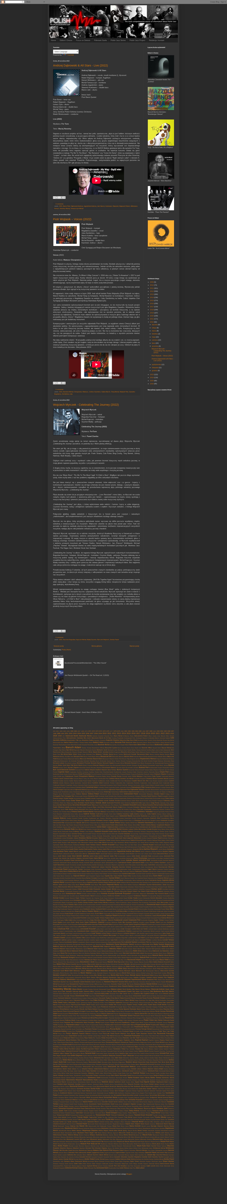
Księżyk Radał (70, 915)
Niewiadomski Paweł (76, 984)
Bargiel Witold (124, 744)
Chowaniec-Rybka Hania (102, 776)
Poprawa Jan (62, 1024)
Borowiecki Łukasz (70, 763)
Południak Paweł (58, 1022)
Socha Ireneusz (169, 1069)
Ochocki (95, 989)
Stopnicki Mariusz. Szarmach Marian (92, 1084)
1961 (57, 731)
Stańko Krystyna (134, 1077)
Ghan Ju (131, 820)
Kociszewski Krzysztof (71, 891)
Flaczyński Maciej (115, 809)
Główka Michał (132, 825)
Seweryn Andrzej (78, 1058)
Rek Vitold (136, 1038)
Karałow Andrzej (137, 876)
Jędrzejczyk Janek (99, 862)
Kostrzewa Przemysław (149, 902)
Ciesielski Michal (151, 778)
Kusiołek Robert (155, 922)
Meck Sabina (153, 962)
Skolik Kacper (71, 1062)
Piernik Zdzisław (160, 1011)
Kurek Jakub (75, 922)
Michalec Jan (128, 964)
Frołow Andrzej (169, 811)
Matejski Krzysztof (102, 957)
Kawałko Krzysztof (85, 880)
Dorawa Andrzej (122, 796)
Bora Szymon (116, 761)
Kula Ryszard (127, 918)
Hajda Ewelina (147, 840)
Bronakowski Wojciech (120, 765)
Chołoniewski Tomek (71, 776)
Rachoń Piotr (152, 1033)
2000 (62, 733)
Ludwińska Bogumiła (121, 937)
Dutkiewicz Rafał (58, 803)
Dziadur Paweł (118, 805)
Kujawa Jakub (109, 918)
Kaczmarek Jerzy (89, 869)
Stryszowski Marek (103, 1086)
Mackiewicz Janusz (127, 944)
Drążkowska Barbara (125, 798)
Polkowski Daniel (168, 1020)
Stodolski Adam (62, 1084)
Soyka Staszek (150, 1073)
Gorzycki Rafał (69, 829)
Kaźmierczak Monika (142, 880)
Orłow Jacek (158, 993)
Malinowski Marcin (65, 951)
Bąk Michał (69, 750)
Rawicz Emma (79, 1038)
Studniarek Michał (139, 1086)
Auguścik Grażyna (112, 740)
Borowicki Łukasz (59, 763)
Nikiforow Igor (98, 984)
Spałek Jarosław (160, 1073)
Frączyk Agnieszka (159, 811)
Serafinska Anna (158, 1055)
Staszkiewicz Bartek (126, 1080)
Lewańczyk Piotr (137, 931)
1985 (140, 731)
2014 (152, 297)
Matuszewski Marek (63, 959)
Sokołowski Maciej (164, 1071)
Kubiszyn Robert (111, 915)
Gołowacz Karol (123, 827)
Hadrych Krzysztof (136, 840)
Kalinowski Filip (117, 871)
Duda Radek (57, 800)
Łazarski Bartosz (105, 940)
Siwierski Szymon (133, 1060)
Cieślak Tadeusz (92, 781)
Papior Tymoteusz (81, 1002)
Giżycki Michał (105, 822)
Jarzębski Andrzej (168, 858)
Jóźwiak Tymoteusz (98, 865)
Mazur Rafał (164, 960)
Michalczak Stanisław (117, 964)
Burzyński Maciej (134, 770)
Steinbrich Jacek (119, 1082)
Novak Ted (125, 984)
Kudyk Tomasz (100, 918)
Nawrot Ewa (161, 979)
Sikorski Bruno (95, 1060)
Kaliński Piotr (152, 871)
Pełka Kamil (96, 1007)
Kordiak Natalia (133, 898)
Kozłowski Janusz (89, 909)
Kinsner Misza (67, 884)
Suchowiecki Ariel (133, 1088)
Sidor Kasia (118, 1058)
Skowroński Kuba (143, 1062)
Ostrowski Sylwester (64, 998)
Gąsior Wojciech (78, 820)
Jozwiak (79, 865)
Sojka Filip (66, 1071)
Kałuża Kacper (81, 873)
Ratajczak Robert (69, 1038)
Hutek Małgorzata (91, 847)
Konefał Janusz (75, 896)
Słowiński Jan (170, 1064)
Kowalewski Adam (153, 904)
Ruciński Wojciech (111, 1044)
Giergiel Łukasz (155, 820)
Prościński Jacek (70, 1029)
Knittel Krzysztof (83, 889)
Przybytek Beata (127, 1031)
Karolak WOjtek (114, 878)
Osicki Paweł (100, 996)
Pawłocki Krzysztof (63, 1007)
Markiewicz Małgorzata (77, 955)
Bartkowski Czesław (162, 745)
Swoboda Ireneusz (96, 1090)
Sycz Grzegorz (120, 1090)
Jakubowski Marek (94, 853)
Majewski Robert (124, 206)
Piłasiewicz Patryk (168, 1013)
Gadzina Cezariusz (123, 814)
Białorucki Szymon (145, 752)
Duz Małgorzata (68, 803)
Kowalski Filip (109, 907)
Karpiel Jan (133, 878)
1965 (71, 731)
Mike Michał (157, 966)
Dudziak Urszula (114, 800)
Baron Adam (133, 744)
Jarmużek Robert (88, 858)
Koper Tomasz (80, 898)
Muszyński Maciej (80, 977)
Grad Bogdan (89, 831)
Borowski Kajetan (108, 763)
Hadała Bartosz (125, 840)
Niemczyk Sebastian (139, 982)
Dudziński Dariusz (125, 800)
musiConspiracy (69, 977)
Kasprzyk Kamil (63, 880)
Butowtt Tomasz (144, 770)
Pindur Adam (57, 1015)
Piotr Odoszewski (82, 1015)
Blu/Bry (145, 756)
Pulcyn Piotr (61, 1033)
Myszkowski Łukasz (127, 977)
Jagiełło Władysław (102, 851)
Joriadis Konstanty (70, 865)
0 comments (59, 204)
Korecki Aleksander (144, 898)
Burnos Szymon (122, 770)
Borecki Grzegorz (126, 761)
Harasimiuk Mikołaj (122, 842)
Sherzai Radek (88, 1058)
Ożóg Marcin (115, 998)
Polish (146, 1020)
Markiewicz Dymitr (64, 955)
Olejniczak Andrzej (157, 989)
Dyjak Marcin (146, 803)
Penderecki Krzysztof (108, 1007)
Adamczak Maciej (85, 736)
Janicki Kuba (93, 856)
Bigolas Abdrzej (164, 754)
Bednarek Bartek (91, 750)
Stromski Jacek (164, 1084)
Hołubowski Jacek (159, 844)
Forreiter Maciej (66, 811)
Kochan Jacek (156, 889)
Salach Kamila (133, 1051)
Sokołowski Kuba (153, 1071)
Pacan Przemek (147, 998)
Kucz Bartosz (60, 918)
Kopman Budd (99, 898)
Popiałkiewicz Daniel (128, 1022)
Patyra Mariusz (66, 1004)
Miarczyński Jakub (93, 964)
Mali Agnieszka (156, 948)
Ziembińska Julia (67, 394)
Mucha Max (115, 975)
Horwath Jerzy (72, 847)
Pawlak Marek (104, 1004)
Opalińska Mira (138, 993)
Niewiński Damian (88, 984)
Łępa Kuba (114, 940)
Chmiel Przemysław (84, 774)
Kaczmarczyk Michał (151, 867)
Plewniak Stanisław (114, 1018)
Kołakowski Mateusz (156, 891)
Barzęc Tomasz (86, 747)
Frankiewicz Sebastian (144, 812)
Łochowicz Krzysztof (124, 940)
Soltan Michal (61, 1073)
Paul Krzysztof (76, 1004)
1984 (136, 731)
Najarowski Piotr (81, 979)
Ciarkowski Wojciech (168, 776)
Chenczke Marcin (154, 772)
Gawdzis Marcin (168, 816)
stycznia (155, 325)
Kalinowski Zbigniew (129, 871)
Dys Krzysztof (81, 805)
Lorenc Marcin (129, 935)
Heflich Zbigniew (164, 842)
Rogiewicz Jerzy (129, 1040)
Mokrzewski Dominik (167, 970)
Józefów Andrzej (87, 865)
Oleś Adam (136, 991)
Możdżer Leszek (59, 975)
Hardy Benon (145, 842)
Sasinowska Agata (101, 1053)
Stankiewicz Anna (81, 1077)
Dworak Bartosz (90, 803)
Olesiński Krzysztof (100, 991)
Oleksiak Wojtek (78, 991)
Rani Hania (152, 1035)
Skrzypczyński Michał (79, 1064)
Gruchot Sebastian (124, 833)
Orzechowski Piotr (81, 996)
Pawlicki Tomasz (132, 1004)
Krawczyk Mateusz (81, 911)
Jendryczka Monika (77, 862)
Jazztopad (56, 862)
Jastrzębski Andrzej (156, 860)
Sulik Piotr (161, 1088)
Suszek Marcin (67, 1090)
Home (53, 40)
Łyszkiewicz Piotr (143, 942)
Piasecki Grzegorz (80, 1011)
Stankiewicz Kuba (93, 1077)
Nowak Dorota (162, 984)
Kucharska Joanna (151, 915)
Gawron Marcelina (105, 818)
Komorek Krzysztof (123, 893)
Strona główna (96, 646)
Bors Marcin (141, 763)
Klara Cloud (123, 884)
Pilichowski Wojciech (157, 1013)
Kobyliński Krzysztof (145, 889)
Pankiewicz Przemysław (167, 1000)
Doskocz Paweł (156, 796)
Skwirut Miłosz (135, 1064)
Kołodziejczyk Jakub (59, 893)
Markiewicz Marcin (89, 955)
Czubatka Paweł (103, 787)
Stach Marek (115, 1075)
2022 (60, 206)
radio (66, 1035)
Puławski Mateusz (85, 1033)
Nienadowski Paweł (63, 984)
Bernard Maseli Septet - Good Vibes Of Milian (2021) (83, 712)
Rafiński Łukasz (92, 1035)
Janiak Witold (71, 856)
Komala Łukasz (86, 893)
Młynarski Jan (140, 970)
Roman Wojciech (74, 1042)
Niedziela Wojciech (111, 982)
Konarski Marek (163, 893)
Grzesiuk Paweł (129, 836)
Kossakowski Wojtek (59, 902)
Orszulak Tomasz (69, 996)
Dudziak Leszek (103, 800)
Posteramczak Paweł (78, 1027)
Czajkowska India (145, 783)
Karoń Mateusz (125, 878)
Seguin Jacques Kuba (63, 1055)
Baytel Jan (138, 747)
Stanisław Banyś (169, 1075)
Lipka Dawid (166, 933)
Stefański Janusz (108, 1082)
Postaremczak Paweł (65, 1027)
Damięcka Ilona (150, 787)
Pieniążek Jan (129, 1011)
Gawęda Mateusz (59, 818)
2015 (152, 300)
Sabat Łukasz (158, 1049)
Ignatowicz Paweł (136, 847)
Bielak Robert (72, 754)
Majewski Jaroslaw (132, 946)
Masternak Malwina (81, 957)
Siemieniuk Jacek (168, 1058)
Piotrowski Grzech (126, 1016)
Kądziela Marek (58, 882)
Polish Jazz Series (118, 40)
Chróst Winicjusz (137, 776)
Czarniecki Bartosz (93, 785)
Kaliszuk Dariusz (62, 873)
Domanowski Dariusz (81, 796)
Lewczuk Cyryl (159, 931)
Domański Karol (93, 796)
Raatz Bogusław (141, 1033)
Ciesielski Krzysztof (140, 778)
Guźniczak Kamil (73, 840)
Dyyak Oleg (90, 805)
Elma (102, 807)
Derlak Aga (107, 792)
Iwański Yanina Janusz (95, 849)
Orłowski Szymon (168, 993)
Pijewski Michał (139, 1013)
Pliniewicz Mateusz (126, 1018)
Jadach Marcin (73, 851)
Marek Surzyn (163, 953)
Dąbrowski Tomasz (137, 789)
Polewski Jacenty (138, 1020)
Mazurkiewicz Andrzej (73, 962)
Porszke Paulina (85, 1024)
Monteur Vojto (68, 973)
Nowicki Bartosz (128, 986)
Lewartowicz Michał (148, 931)
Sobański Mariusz (87, 1069)
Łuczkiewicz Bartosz (71, 942)
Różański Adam (76, 1044)
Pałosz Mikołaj (129, 1000)
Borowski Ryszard (131, 763)
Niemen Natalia (160, 982)
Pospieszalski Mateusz (158, 1024)
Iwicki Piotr (106, 849)
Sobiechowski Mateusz (101, 1069)
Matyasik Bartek (102, 959)
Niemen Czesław (151, 982)
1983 (133, 731)
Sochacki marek (58, 1071)
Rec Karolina (97, 1038)
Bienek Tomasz (118, 754)
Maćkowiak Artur (147, 944)
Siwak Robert (123, 1060)
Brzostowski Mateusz (109, 767)
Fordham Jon (57, 811)
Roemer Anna (96, 1040)
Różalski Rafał (66, 1044)
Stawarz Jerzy (136, 1080)
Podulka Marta (92, 1020)
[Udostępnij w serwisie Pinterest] (64, 197)
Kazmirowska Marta (130, 880)
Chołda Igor (60, 776)
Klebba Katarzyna (133, 884)
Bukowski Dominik (68, 770)
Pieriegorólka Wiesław (148, 1011)
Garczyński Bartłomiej (140, 816)
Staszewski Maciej (113, 1080)
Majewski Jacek (121, 946)
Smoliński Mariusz (158, 1066)
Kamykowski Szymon (163, 873)
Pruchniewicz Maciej (103, 1029)
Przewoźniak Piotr (157, 1029)
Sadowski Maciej (84, 1051)
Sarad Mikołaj (80, 1053)
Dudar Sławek (85, 800)
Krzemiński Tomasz (120, 913)
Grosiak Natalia (101, 833)
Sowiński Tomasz (139, 1073)
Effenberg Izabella (64, 807)
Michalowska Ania (138, 964)
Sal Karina (125, 1051)
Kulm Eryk (86, 920)
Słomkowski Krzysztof (147, 1064)
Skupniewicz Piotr (125, 1064)
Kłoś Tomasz (159, 887)
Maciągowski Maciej (79, 944)
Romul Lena (151, 1042)
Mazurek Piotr (62, 962)
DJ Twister (163, 792)
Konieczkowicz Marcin (87, 896)
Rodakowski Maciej (63, 1040)
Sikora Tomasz (85, 1060)
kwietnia (155, 334)
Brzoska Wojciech (96, 767)
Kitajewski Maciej (113, 885)
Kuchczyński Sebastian (165, 915)
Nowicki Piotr (158, 986)
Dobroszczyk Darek (105, 794)
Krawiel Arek (111, 911)
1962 (61, 731)
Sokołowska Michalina (115, 1071)
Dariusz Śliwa (170, 787)
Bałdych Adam (98, 742)
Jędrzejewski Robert (124, 862)
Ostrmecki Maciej (151, 996)
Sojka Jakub (74, 1071)
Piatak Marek (90, 1011)
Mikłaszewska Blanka (167, 966)
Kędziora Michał (82, 882)
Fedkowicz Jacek (156, 807)
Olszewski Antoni (88, 993)
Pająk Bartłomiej (58, 1000)
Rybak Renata (163, 1047)
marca (154, 331)
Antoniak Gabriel (165, 738)
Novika (132, 984)
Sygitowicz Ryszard (143, 1090)
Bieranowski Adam (143, 754)
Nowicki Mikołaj (139, 986)
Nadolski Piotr (162, 977)
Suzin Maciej (86, 1090)
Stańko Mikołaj (144, 1077)
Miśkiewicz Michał (107, 971)
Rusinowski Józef (65, 1047)
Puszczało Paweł (108, 1033)
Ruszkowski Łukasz (86, 1047)
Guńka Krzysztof (147, 838)
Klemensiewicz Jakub (159, 884)
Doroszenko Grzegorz (134, 796)
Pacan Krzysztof (136, 998)
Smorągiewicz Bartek (60, 1069)
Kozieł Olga (56, 909)
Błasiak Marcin (162, 756)
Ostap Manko (128, 996)
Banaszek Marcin (142, 742)
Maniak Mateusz (73, 953)
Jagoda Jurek (112, 851)
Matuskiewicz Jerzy (155, 957)
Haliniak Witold (93, 842)
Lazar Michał (127, 926)
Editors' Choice (66, 40)
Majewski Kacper (156, 946)
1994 (161, 731)
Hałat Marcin (102, 842)
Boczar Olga (126, 758)
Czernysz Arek (80, 787)
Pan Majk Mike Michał (152, 1000)
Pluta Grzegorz (137, 1018)
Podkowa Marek (70, 1020)
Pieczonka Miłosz (110, 1011)
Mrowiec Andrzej (89, 975)
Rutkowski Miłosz (133, 1047)
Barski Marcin (150, 744)
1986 (143, 731)
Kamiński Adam (117, 873)
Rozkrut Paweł (57, 1044)
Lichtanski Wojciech (117, 933)
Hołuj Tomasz (170, 844)
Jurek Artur (151, 865)
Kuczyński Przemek (79, 918)
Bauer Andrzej (122, 747)
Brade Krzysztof (88, 765)
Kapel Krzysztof (90, 876)
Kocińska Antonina (168, 889)
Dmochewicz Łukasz (69, 794)
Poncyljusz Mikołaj (94, 1022)
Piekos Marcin (120, 1011)
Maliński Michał (87, 951)
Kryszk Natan (90, 913)
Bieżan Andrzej (154, 754)
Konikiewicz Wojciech (141, 896)
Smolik (139, 1066)
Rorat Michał (159, 1042)
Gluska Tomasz (169, 822)
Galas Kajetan (151, 814)
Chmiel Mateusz (73, 774)
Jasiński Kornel (111, 860)
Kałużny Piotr (98, 873)
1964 (68, 731)
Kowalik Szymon (67, 907)
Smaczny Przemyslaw (75, 1066)
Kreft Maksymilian (121, 911)
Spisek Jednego (58, 1075)
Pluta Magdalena (147, 1018)
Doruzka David (146, 796)
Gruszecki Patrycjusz (145, 833)
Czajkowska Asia (120, 783)
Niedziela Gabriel (79, 982)
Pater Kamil (166, 1002)
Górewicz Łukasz (127, 829)
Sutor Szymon (77, 1090)
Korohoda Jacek (68, 900)
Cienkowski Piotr (103, 778)
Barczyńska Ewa (115, 744)
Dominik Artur (113, 796)
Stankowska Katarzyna (108, 1077)
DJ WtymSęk (170, 792)
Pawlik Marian (152, 1004)
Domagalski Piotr (58, 796)
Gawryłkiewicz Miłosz (167, 818)
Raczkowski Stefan (59, 1035)
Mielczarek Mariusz (105, 966)
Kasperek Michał (162, 878)
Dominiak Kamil (103, 796)
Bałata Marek (88, 742)
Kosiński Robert (128, 900)
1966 (75, 731)
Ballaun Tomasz (79, 742)
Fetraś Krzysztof (79, 809)
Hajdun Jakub (165, 840)
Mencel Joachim (71, 964)
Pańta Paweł (57, 1002)
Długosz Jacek (57, 794)
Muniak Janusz (135, 975)
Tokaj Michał (115, 392)
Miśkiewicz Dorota (79, 970)
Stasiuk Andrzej (103, 1080)
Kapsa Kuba (127, 876)
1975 (104, 731)
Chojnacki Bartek (125, 774)
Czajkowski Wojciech (59, 785)
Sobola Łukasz (126, 1069)
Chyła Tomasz (156, 776)
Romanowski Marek (99, 1042)
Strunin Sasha (64, 1086)
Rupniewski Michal (150, 1044)
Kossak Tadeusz (157, 900)
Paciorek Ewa (170, 998)
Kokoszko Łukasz (92, 891)
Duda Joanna (169, 798)
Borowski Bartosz (96, 763)
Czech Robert (117, 785)
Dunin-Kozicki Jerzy (146, 800)
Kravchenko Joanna (59, 911)
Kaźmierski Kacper (155, 880)
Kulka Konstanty (78, 920)
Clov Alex (146, 781)
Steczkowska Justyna (167, 1080)
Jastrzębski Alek (144, 860)
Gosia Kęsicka (87, 829)
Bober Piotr (118, 758)
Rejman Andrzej (117, 1038)
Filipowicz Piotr (98, 809)
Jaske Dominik (120, 860)
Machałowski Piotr (161, 942)
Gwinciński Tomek (104, 840)
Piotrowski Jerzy (138, 1015)
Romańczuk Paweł (127, 1042)
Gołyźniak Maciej (134, 827)
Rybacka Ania (153, 1047)
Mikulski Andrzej (70, 968)
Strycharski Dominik (76, 1086)
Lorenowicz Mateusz (140, 935)
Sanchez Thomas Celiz (167, 1051)
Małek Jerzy (137, 951)
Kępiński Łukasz (92, 882)
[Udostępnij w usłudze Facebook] (61, 197)
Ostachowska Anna (110, 996)
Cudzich (165, 781)
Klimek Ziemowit (83, 887)
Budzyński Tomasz (168, 767)
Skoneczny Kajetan (82, 1062)
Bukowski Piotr (79, 770)
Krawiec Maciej (93, 911)
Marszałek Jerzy (136, 955)
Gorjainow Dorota (58, 829)
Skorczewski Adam (95, 1062)
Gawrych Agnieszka (143, 818)
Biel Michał (64, 754)
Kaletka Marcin (86, 871)
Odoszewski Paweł (104, 989)
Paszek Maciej (138, 1002)
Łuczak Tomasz (168, 940)
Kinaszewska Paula (158, 882)
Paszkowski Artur (148, 1002)
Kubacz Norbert (80, 915)
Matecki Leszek (92, 957)
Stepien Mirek (130, 1082)
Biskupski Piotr (78, 756)
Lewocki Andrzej (77, 933)
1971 (89, 731)
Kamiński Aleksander (128, 873)
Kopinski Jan (90, 898)
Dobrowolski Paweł (131, 794)
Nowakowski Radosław (89, 986)
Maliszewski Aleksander (109, 951)
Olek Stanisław (67, 991)
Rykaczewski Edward (106, 1049)
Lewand (61, 931)
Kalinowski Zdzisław (141, 871)
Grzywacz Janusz (73, 838)
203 (63, 736)
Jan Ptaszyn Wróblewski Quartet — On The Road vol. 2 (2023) (87, 675)
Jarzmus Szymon (90, 860)
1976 (107, 731)
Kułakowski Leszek (121, 920)
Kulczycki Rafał (145, 918)
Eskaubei (136, 807)
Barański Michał (68, 392)
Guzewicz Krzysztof (62, 840)
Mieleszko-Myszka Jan (119, 966)
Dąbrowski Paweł (114, 789)
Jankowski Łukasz (157, 856)
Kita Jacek (102, 884)
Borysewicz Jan (149, 763)
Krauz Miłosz (170, 909)
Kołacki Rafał (145, 891)
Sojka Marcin (82, 1071)
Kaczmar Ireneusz (125, 867)
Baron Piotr (66, 206)
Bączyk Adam (157, 747)
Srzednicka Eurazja (104, 1075)
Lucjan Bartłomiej (101, 937)
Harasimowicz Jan (134, 842)
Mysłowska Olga (114, 977)
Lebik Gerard (136, 926)
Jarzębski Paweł (69, 860)
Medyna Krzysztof (164, 962)
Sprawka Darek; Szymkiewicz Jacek (74, 1075)
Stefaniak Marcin (72, 1082)
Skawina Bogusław (153, 1060)
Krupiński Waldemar (80, 913)
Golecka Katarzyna (90, 827)
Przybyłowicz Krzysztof (83, 1031)
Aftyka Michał (117, 736)
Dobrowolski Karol (117, 794)
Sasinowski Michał (113, 1053)
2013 (152, 294)
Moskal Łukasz (145, 973)
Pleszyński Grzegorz (101, 1018)
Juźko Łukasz (57, 867)
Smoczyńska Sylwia (101, 1066)
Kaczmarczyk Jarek (138, 867)
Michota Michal (169, 964)
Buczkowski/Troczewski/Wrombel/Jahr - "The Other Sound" (85, 663)
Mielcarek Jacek (80, 966)
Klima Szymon (62, 887)
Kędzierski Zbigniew (71, 882)
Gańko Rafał (105, 816)
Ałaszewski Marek (97, 738)
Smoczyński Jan (114, 1066)
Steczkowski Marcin (59, 1082)
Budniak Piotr (144, 767)
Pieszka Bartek (73, 1013)
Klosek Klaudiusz (102, 887)
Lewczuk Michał (169, 931)
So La (79, 1069)
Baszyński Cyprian (111, 747)
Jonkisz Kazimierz (95, 392)
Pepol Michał (132, 1007)
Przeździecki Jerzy (168, 1029)
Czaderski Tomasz (108, 783)
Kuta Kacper (63, 924)
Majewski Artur (98, 946)
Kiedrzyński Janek (114, 882)
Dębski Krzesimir (134, 792)
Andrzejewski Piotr (129, 738)
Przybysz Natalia (105, 1031)
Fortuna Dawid (76, 812)
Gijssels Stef (80, 822)
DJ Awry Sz (143, 792)
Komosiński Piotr (152, 893)
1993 (158, 731)
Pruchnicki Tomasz (91, 1029)
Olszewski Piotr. (114, 993)
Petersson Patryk (103, 1009)
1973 (97, 731)
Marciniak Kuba (128, 953)
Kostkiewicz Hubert (114, 902)
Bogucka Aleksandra (162, 758)
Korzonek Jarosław (117, 900)
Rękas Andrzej (155, 1038)
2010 (152, 285)
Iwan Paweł (56, 849)
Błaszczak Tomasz (62, 758)
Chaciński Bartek (108, 772)
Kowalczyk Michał (119, 904)
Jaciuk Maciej (162, 849)
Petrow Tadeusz (113, 1009)
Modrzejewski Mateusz (153, 970)
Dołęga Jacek (169, 794)
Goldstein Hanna (62, 827)
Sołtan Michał (103, 1073)
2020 (152, 316)
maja (154, 337)
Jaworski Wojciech (168, 860)
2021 (152, 319)
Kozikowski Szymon (67, 909)
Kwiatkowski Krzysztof (154, 924)
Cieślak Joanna (63, 781)
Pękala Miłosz (145, 1009)
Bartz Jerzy (61, 747)
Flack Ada (107, 809)
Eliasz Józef (97, 807)
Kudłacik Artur (91, 918)
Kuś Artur (163, 922)
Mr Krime (68, 975)
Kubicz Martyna (100, 915)
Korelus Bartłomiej (168, 898)
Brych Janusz (164, 765)
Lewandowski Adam (83, 931)
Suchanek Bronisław (83, 1088)
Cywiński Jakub (97, 783)
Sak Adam (103, 1051)
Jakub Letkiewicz (146, 851)
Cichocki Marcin (78, 778)
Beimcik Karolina (146, 750)
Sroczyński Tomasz (92, 1075)
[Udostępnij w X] (59, 197)
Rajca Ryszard (102, 1035)
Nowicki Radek (168, 986)
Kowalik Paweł (57, 907)
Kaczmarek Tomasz (101, 869)
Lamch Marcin (82, 926)
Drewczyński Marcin (138, 798)
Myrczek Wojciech (103, 639)
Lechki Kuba (144, 926)
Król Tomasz (144, 911)
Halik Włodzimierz (83, 842)
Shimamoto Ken (99, 1058)
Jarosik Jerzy (115, 858)
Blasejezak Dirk (106, 756)
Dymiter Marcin (62, 805)
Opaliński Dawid (149, 993)
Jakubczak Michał (156, 851)
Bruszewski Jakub (153, 765)
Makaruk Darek (92, 948)
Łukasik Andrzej (95, 942)
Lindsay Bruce (157, 933)
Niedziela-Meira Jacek (125, 982)
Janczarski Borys (162, 853)
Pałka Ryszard (119, 1000)
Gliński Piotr (133, 822)
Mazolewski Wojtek (134, 960)
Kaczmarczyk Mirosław (166, 867)
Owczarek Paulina (104, 998)
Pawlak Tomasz (122, 1004)
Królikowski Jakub (162, 911)
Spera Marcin (170, 1073)
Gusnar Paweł (157, 838)
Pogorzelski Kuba (103, 1020)
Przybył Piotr (71, 1031)
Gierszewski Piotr (58, 822)
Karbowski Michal (147, 876)
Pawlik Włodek (162, 1004)
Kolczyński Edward (126, 891)
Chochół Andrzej (106, 774)
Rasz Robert (170, 1035)
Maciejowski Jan (90, 944)
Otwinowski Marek (92, 998)
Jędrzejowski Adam (138, 862)
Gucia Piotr (106, 838)
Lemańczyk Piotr (63, 929)
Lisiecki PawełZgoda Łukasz (75, 935)
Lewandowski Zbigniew (124, 931)
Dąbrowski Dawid (92, 789)
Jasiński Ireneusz (101, 860)
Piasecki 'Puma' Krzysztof (65, 1011)
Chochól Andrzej (96, 774)
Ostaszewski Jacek (139, 996)
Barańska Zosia (92, 744)
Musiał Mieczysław (58, 977)
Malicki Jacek (165, 948)
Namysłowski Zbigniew (122, 979)
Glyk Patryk (69, 825)
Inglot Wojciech (164, 847)
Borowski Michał (119, 763)
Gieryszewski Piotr (70, 822)
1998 (54, 733)
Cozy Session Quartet (156, 781)
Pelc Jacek (74, 1007)
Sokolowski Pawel (102, 1071)
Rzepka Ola (139, 1049)
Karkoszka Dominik (59, 878)
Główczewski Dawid (107, 825)
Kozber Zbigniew (158, 907)
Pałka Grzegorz (99, 1000)
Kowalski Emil (100, 907)
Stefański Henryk (96, 1082)
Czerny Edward (70, 787)
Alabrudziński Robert (141, 736)
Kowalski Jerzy (128, 907)
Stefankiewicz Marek (84, 1082)
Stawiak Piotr (145, 1080)
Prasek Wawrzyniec (116, 1027)
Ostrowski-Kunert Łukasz (79, 998)
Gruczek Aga (135, 833)
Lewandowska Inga (70, 931)
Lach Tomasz (65, 926)
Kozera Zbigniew (168, 907)
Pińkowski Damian (67, 1015)
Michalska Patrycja (149, 964)
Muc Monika (98, 975)
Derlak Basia (115, 792)
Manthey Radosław (90, 953)
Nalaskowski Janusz (93, 979)
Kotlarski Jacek (81, 904)
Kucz (54, 918)
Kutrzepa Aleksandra (85, 924)
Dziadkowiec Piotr (108, 805)
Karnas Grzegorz (91, 878)
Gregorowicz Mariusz (152, 831)
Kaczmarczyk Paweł (60, 869)
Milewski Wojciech (112, 968)
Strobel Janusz (154, 1084)
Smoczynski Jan (88, 1066)
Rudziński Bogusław (132, 1044)
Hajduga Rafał (156, 840)
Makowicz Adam (115, 949)
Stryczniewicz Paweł (90, 1086)
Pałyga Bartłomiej (139, 1000)
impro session (154, 847)
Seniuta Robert (139, 1055)
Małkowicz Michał (147, 951)
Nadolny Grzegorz (139, 977)
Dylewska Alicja (164, 803)
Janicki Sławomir (103, 856)
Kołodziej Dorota (169, 891)
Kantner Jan (69, 876)
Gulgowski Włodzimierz (134, 838)
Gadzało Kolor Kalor (109, 814)
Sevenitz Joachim (67, 1058)
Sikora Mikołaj (77, 1060)
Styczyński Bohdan (165, 1086)
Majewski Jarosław (144, 946)
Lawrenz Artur (119, 926)
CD (168, 770)
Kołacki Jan (136, 891)
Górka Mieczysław (140, 829)
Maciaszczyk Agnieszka (65, 944)
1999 (58, 733)
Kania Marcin (60, 876)
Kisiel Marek (94, 884)
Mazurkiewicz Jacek (87, 962)
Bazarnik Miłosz (147, 747)
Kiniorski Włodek (169, 882)
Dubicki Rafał (149, 798)
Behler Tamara (136, 750)
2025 (152, 381)
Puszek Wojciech (120, 1033)
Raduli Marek (73, 1035)
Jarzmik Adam (79, 860)
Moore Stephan (86, 973)
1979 (118, 731)
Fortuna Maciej (88, 812)
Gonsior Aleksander (168, 827)
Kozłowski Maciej (111, 909)
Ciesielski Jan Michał (126, 778)
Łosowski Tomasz (145, 940)
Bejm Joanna (156, 750)
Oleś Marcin (169, 991)
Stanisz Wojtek (70, 1077)
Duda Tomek (75, 800)
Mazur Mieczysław (153, 959)
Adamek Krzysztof (98, 736)
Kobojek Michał (111, 889)
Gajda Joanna (134, 814)
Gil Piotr (87, 822)
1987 (147, 731)
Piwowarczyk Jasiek (75, 1018)
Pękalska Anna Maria (156, 1009)
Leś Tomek (144, 929)
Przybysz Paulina (116, 1031)
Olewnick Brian (57, 993)
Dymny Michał (71, 805)
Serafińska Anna (169, 1055)
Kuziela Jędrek (128, 924)
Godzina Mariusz (150, 825)
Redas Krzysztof (106, 1038)
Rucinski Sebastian (99, 1044)
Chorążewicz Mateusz (81, 392)
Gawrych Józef (155, 818)
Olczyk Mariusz (145, 989)
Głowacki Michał (78, 825)
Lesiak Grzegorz (125, 929)
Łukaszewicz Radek (106, 942)
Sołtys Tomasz (112, 1073)
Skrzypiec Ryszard (114, 1064)
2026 (152, 384)
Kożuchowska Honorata (146, 909)
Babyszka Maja (125, 740)
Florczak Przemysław (144, 809)
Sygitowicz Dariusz (131, 1090)
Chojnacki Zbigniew (160, 774)
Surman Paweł (58, 1090)
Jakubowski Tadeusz (106, 853)
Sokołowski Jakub (128, 1071)
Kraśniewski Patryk (159, 909)
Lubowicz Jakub (70, 937)
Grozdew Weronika (112, 833)
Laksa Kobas (73, 926)
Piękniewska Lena (128, 1013)
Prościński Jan (80, 1029)
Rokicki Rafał (65, 1042)
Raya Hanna (88, 1038)
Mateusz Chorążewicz (132, 957)
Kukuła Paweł (119, 918)
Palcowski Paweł (79, 1000)
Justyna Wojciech (168, 865)
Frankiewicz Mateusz (129, 811)
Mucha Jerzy (106, 975)
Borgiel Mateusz (158, 761)
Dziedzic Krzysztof (129, 805)
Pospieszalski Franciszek (113, 1024)
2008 (96, 733)
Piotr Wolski (91, 1015)
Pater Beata (158, 1002)
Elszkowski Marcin (111, 807)
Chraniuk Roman (116, 776)
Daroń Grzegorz (58, 789)
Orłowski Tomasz (58, 996)
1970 (86, 731)
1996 (168, 731)
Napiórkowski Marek (138, 979)
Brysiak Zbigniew (73, 767)
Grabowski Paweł (67, 831)
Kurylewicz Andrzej (132, 922)
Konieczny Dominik (113, 896)
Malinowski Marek (77, 951)
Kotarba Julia (73, 904)
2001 (66, 733)
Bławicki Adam (97, 758)
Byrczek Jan (163, 770)
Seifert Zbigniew (76, 1055)
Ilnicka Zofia (145, 847)
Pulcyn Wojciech (72, 1033)
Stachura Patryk (148, 1075)
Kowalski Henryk (119, 907)
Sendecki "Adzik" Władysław (125, 1055)
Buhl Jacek (57, 770)
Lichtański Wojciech (129, 933)
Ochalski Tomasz (87, 989)
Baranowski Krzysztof (80, 744)
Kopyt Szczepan (109, 898)
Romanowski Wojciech (113, 1042)
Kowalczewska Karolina (94, 904)
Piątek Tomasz (99, 1011)
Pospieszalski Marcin (128, 1024)
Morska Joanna (136, 973)
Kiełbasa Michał (125, 882)
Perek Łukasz (140, 1007)
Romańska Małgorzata (140, 1042)
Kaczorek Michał (113, 869)
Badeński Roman (162, 740)
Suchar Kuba (95, 1089)
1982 (129, 731)
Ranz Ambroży (160, 1035)
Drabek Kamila (68, 798)
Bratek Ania (109, 765)
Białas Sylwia (135, 752)
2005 (83, 733)
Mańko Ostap (101, 953)
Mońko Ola (76, 973)
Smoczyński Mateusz (128, 1066)
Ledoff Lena (152, 926)
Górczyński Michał (115, 829)
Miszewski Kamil (58, 970)
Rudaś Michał (121, 1044)
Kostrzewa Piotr (137, 902)
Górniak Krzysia (151, 829)
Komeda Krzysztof (107, 893)
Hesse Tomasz (119, 844)
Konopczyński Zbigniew (155, 896)
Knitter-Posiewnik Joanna (97, 889)
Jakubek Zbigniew (168, 851)
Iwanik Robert (73, 849)
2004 (79, 733)
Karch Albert (157, 876)
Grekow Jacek (164, 831)
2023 (152, 374)
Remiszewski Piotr (145, 1038)
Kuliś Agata (60, 920)
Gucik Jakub (114, 838)
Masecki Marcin (158, 955)
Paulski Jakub (85, 1004)
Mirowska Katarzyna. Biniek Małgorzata (152, 968)
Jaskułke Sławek (132, 860)
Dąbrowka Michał (69, 789)
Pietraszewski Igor (84, 1013)
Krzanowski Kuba (109, 913)
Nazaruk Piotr (170, 979)
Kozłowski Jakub (78, 909)
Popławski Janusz (161, 1022)
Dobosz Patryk (93, 794)
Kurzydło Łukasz (144, 922)
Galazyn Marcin (161, 814)
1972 (93, 731)
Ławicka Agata (94, 940)
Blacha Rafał (87, 756)
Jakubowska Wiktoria (81, 853)
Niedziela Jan (100, 982)
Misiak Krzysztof (169, 968)
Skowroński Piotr (155, 1062)
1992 (154, 731)
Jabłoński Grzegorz (126, 849)
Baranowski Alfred (68, 744)
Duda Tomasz (65, 800)
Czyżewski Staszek (125, 787)
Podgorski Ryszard (59, 1020)
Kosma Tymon (138, 900)
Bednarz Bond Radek (124, 750)
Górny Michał (170, 829)
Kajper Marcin (152, 869)
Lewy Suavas (87, 933)
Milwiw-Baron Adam (133, 968)
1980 (122, 731)
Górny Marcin (161, 829)
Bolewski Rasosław (89, 761)
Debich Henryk (159, 789)
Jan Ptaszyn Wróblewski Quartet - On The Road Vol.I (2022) (86, 688)
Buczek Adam (121, 767)
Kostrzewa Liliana (125, 902)
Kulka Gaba (68, 920)
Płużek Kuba (169, 1018)
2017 (152, 307)
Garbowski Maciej (125, 816)
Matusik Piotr (144, 957)
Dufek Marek (135, 800)
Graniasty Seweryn (140, 831)
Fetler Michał (69, 809)
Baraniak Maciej (58, 744)
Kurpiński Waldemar (111, 922)
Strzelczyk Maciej (115, 1086)
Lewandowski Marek (110, 931)
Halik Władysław (72, 842)
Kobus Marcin (121, 889)
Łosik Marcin (135, 940)
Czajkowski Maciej (168, 783)
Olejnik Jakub (169, 989)
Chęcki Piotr (164, 772)
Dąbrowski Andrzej (77, 206)
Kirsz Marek (75, 884)
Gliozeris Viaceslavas (145, 823)
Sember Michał (97, 1055)
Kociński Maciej (58, 891)
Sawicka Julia (123, 1053)
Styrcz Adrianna (71, 1088)
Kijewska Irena (147, 882)
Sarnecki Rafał (90, 1053)
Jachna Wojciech (151, 849)
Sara (74, 1053)
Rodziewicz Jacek (86, 1040)
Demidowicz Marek (78, 792)
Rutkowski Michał (121, 1047)
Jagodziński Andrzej (90, 206)
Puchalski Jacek (138, 1031)
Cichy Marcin (94, 778)
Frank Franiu (119, 811)
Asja (80, 740)
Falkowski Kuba (145, 807)
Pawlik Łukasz (143, 1004)
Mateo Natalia (121, 957)
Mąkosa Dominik (144, 962)
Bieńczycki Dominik (130, 754)
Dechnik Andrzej (169, 789)
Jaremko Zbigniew (76, 858)
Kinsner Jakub (57, 884)
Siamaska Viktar (109, 1058)
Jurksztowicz (159, 865)
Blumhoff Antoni (153, 756)
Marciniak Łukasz (138, 953)
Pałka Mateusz (110, 1000)
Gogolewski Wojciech (164, 825)
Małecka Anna (120, 951)
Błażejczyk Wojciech (108, 758)
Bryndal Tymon (62, 767)
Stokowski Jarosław (74, 1084)
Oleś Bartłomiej (144, 991)
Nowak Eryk (170, 984)
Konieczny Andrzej (101, 896)
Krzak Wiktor (99, 913)
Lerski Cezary (116, 929)
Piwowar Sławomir (63, 1018)
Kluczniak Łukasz (114, 887)
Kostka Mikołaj (103, 902)
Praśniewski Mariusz (141, 1027)
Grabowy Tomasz (79, 831)
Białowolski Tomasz (157, 752)
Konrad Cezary (58, 898)
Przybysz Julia (95, 1031)
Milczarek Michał (80, 968)
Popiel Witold (139, 1022)
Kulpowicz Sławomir (107, 920)
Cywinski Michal (86, 783)
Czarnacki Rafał (82, 785)
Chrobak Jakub (126, 776)
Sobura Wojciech (147, 1069)
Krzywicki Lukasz (159, 913)
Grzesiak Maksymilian (103, 836)
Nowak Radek (67, 986)
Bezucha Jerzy (126, 752)
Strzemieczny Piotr (127, 1086)
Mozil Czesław (162, 973)
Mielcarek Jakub (92, 966)
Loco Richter (120, 935)
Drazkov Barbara (114, 798)
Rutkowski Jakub (98, 1047)
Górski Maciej (57, 831)
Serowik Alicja (57, 1058)
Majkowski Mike (70, 948)
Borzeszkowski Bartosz (162, 763)
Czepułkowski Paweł (59, 787)
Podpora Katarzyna (82, 1020)
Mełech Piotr (61, 964)
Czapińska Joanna (71, 785)
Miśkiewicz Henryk (93, 971)
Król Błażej (131, 911)
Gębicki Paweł (123, 820)
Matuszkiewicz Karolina (77, 959)
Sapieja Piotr (68, 1053)
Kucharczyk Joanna (124, 915)
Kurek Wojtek (84, 922)
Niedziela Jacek (90, 982)
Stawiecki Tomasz (155, 1080)
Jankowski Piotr (169, 856)
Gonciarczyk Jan (145, 827)
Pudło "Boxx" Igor (164, 1031)
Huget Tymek (81, 847)
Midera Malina (57, 966)
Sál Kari (119, 1051)
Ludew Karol (110, 937)
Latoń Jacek (110, 926)
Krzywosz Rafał (169, 913)
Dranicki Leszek (90, 798)
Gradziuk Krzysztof (101, 831)
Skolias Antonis (163, 1060)
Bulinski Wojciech (90, 770)
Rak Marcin (110, 1035)
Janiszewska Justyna (124, 856)
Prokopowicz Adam (167, 1027)
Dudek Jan (94, 800)
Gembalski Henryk (102, 820)
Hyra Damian (100, 847)
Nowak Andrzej (151, 984)
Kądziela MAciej (168, 880)
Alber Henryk (170, 736)
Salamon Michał (143, 1051)
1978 (115, 731)
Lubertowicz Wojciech (167, 935)
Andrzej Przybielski (117, 738)
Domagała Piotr (69, 796)
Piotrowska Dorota (113, 1015)
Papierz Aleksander (69, 1002)
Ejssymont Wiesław (76, 807)
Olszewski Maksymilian (101, 993)
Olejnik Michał (57, 991)
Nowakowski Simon (102, 986)
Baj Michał (171, 740)
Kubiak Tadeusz (90, 915)
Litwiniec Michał (97, 935)
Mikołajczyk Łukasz (59, 968)
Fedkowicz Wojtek (168, 807)
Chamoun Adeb (131, 772)
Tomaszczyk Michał (77, 208)
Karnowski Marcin (103, 878)
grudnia (155, 371)
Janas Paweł (152, 853)
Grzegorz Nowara (91, 836)
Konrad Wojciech (70, 898)
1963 (64, 731)
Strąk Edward (144, 1084)
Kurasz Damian (169, 920)
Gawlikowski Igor (94, 818)
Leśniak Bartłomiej (163, 929)
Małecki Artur (129, 951)
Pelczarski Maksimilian (85, 1007)
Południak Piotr (69, 1022)
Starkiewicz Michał (168, 1077)
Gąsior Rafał (69, 820)
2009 (152, 282)
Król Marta (138, 911)
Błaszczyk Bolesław (86, 758)
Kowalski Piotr (147, 907)
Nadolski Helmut (151, 977)
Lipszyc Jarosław (61, 935)
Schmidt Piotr (164, 1053)
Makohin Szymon (103, 948)
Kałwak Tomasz (107, 873)
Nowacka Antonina (140, 984)
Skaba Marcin (142, 1060)
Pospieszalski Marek (142, 1025)
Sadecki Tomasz (169, 1049)
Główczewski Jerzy (121, 825)
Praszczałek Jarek (128, 1027)
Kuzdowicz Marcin (117, 924)
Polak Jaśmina (127, 1020)
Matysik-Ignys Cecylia (114, 959)
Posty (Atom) (66, 650)
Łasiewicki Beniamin (83, 940)
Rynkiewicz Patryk (119, 1049)
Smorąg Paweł (169, 1066)
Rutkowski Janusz (110, 1047)
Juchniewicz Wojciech (110, 865)
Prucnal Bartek (115, 1029)
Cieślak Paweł (82, 781)
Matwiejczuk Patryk (90, 959)
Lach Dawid (56, 926)
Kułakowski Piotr (135, 920)
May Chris (124, 959)
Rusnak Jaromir (75, 1047)
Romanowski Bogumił (86, 1042)
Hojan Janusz (138, 844)
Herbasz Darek (85, 844)
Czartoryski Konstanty (106, 785)
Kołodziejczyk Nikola (73, 893)
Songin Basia (121, 1073)
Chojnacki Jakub (148, 774)
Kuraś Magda (57, 922)
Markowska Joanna (101, 955)
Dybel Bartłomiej (125, 803)
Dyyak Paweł (99, 805)
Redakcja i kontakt (156, 40)
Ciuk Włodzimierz (126, 781)
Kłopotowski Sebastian (127, 887)
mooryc (94, 973)
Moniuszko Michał (58, 973)
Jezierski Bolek (88, 862)
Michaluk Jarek (160, 964)
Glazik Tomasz (115, 823)
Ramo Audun (145, 1035)
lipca (154, 343)
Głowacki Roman (89, 825)
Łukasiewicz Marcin (84, 942)
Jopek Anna (170, 862)
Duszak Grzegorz (157, 800)
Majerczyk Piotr (87, 946)
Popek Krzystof (105, 1022)
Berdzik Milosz (60, 752)
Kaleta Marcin (106, 392)
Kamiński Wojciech (151, 873)
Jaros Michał (98, 858)
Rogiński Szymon (154, 1040)
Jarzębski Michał (58, 860)
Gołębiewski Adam (112, 827)
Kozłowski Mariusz (122, 909)
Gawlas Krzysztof (72, 818)
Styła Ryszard (61, 1088)
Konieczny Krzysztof (126, 896)
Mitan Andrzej (118, 970)
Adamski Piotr (108, 736)
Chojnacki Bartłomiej (137, 774)
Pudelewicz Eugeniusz (151, 1031)
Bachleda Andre (142, 740)
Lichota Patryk (106, 933)
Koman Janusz (96, 893)
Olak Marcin (136, 989)
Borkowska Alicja (169, 761)
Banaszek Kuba (131, 742)
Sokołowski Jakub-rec (140, 1071)
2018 (152, 310)
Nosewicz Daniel (116, 984)
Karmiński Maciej (81, 878)
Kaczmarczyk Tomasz (75, 869)
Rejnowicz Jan (127, 1038)
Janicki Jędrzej (82, 856)
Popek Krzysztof (115, 1022)
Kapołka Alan (109, 876)
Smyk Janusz (72, 1069)
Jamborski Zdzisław (119, 853)
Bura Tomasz (112, 770)
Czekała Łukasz (159, 785)
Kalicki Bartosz (95, 871)
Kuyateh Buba (107, 924)
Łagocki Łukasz (169, 937)
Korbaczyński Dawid (121, 898)
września (155, 346)
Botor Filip (70, 765)
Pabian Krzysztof (125, 998)
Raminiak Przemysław (132, 1036)
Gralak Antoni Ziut (114, 831)
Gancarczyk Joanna (85, 816)
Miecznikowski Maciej (68, 966)
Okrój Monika (126, 989)
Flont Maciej (133, 809)
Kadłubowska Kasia (125, 869)
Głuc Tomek (141, 825)
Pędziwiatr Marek (135, 1009)
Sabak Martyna (149, 1049)
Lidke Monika (140, 933)
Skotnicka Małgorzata (118, 1062)
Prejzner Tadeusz (155, 1027)
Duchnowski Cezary (159, 798)
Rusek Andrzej (161, 1044)
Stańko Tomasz (155, 1077)
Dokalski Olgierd (159, 794)
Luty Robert (141, 937)
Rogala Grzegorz (117, 1040)
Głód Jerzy (97, 825)
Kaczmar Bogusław (69, 639)
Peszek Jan (83, 1009)
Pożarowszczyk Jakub (102, 1027)
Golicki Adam (101, 827)
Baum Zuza (130, 747)
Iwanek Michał (65, 849)
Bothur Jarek (62, 765)
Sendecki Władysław (108, 1055)
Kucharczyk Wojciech (137, 915)
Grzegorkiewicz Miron (64, 836)
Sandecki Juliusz (58, 1053)
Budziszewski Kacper (155, 767)
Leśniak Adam (152, 929)
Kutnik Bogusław (73, 924)
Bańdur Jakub (159, 742)
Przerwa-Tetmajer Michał (143, 1029)
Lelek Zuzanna (161, 926)
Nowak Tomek (77, 986)
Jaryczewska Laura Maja (155, 858)
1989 (150, 731)
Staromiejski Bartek (59, 1080)
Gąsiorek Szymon (89, 820)
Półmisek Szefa (100, 40)
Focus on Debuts (83, 40)
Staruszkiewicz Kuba (90, 1080)
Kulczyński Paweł (156, 918)
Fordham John (169, 809)
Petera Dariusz (92, 1009)
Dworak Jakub (101, 803)
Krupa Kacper (69, 913)
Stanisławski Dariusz (59, 1077)
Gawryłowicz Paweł (59, 820)
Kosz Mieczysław (162, 902)
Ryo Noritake (130, 1049)
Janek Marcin (62, 856)
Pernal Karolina (74, 1009)
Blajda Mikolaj (96, 756)
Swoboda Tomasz (108, 1090)
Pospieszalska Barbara (97, 1024)
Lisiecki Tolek (88, 935)
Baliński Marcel (69, 742)
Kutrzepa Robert (97, 924)
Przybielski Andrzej (60, 1031)
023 (54, 731)
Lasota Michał (91, 926)
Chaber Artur (98, 772)
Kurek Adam (66, 922)
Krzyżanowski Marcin (59, 915)
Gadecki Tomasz (89, 814)
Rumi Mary (142, 1044)
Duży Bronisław (79, 803)
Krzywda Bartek (149, 913)
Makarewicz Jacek (81, 948)
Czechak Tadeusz (127, 785)
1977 (111, 731)
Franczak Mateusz (100, 811)
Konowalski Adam (168, 896)
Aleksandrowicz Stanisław (74, 738)
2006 (87, 733)
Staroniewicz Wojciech (74, 1080)
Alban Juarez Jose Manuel (156, 736)
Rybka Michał (63, 1049)
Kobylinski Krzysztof (132, 889)
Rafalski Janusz (82, 1035)
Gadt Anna (99, 814)
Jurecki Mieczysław (130, 865)
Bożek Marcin (78, 765)
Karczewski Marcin (168, 876)
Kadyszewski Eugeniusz (139, 869)
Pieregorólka (137, 1011)
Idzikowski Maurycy (118, 847)
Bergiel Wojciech (83, 752)
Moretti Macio (126, 973)
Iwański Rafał (83, 849)
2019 (152, 313)
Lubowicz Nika (80, 937)
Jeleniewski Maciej (65, 862)
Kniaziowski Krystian (71, 889)
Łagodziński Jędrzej (59, 940)
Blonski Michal (138, 756)
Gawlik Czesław (83, 818)
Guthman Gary (166, 838)
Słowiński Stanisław (60, 1066)
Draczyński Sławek (79, 798)
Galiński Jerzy (57, 816)
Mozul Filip (170, 973)
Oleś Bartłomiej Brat (157, 991)
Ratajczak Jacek (58, 1038)
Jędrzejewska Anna (111, 862)
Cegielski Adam (63, 772)
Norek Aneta (106, 984)
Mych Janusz (91, 977)
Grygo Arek (155, 833)
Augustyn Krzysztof (100, 740)
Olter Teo (130, 993)
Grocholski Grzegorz (65, 833)
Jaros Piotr (107, 858)
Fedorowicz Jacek (58, 809)
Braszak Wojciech (99, 765)
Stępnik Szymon (150, 1082)
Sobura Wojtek (159, 1069)
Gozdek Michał (96, 829)
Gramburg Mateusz (127, 831)
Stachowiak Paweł (125, 1075)
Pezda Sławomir (124, 1009)
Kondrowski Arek (64, 896)
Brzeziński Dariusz (85, 767)
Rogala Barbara (106, 1040)
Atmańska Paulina (87, 740)
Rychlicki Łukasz (74, 1049)
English (120, 807)
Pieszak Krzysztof (63, 1013)
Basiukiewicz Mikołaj (98, 747)
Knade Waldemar (168, 887)
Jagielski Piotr (82, 851)
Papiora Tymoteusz (93, 1002)
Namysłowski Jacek (106, 979)
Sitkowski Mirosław (113, 1060)
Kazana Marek (118, 880)
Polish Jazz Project (137, 40)
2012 (152, 291)
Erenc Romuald (128, 807)
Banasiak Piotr (120, 742)
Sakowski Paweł (112, 1051)
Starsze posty (134, 646)
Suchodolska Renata (120, 1088)
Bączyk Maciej (166, 747)
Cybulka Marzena (64, 783)
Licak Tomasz (96, 933)
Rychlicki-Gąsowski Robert (90, 1049)
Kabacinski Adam (68, 867)
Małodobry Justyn (168, 951)
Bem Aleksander (166, 750)
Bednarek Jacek (102, 750)
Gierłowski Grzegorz (167, 820)
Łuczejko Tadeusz (58, 942)
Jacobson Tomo (62, 851)
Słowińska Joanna (159, 1064)
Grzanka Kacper (164, 833)
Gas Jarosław (152, 816)
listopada (155, 368)
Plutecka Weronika (158, 1018)
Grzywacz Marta (97, 838)
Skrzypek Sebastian (102, 1064)
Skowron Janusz (132, 1062)
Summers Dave (169, 1088)
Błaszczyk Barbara (73, 758)
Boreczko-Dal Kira (137, 761)
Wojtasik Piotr (124, 392)
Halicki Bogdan (62, 842)
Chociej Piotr (116, 774)
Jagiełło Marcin (91, 851)
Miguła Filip (139, 966)
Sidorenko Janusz (128, 1058)
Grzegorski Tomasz (78, 836)
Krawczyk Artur (70, 911)
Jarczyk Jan (57, 858)
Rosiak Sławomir (169, 1042)
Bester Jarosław (103, 752)
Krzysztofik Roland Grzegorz (135, 913)
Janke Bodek (135, 856)
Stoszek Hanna (109, 1084)
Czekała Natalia (169, 785)
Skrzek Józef (57, 1064)
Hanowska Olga (112, 842)
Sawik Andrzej (144, 1053)
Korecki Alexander (156, 898)
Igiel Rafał (128, 847)
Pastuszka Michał (128, 1002)
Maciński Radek (100, 944)
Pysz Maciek (131, 1033)
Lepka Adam (100, 929)
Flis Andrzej (125, 809)
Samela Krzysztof (154, 1051)
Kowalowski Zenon (79, 907)
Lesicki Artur (136, 929)
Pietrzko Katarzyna (107, 1013)
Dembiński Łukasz (67, 792)
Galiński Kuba (66, 816)
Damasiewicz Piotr (138, 787)
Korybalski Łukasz (93, 900)
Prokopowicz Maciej (59, 1029)
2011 (152, 288)
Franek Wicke (111, 811)
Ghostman (137, 820)
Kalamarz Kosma (162, 869)
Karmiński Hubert (70, 878)
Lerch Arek (107, 929)
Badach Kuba (152, 740)
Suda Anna (142, 1088)
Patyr (59, 1004)
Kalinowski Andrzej (106, 871)
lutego (154, 328)
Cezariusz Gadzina (88, 772)
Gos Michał (78, 829)
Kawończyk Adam (107, 880)
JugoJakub (120, 865)
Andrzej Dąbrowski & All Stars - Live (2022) (80, 65)
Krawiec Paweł (103, 911)
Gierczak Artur (145, 820)
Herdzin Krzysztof (108, 845)
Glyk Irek (55, 825)
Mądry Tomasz (133, 962)
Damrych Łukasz (160, 787)
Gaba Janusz (78, 814)
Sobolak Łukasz (136, 1069)
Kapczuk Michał (81, 639)
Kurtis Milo (121, 922)
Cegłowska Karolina (76, 772)
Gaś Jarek (159, 816)
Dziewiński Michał (152, 805)
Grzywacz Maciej (85, 838)
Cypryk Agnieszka (75, 783)
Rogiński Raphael (141, 1040)
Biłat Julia (70, 756)
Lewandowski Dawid (96, 931)
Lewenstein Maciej (59, 933)
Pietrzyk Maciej (118, 1013)
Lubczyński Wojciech (153, 935)
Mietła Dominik (130, 966)
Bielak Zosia (82, 754)
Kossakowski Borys (168, 900)
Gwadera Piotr (83, 840)
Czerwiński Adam (92, 787)
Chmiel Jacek (63, 774)
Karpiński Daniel (142, 878)
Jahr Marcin (101, 206)
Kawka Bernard (96, 880)
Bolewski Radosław (77, 761)
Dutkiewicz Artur (168, 800)
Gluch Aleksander (159, 822)
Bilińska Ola (63, 756)
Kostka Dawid (92, 902)
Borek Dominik (148, 761)
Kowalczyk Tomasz (130, 904)
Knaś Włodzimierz (58, 889)
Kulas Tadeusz (136, 918)
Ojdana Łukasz (116, 989)
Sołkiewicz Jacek (93, 1073)
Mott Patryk (154, 973)
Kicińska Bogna (103, 882)
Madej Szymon (91, 639)
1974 (100, 731)
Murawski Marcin (168, 975)
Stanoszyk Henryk (121, 1077)
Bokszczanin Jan (65, 761)
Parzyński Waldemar (115, 1002)
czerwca (155, 340)
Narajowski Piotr (152, 979)
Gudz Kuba (122, 838)
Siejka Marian (158, 1058)
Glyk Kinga (62, 825)
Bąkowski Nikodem (79, 750)
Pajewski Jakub (68, 1000)
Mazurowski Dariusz (101, 962)
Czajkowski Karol (157, 783)
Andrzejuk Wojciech (142, 738)
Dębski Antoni (123, 792)
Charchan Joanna (142, 772)
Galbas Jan (170, 814)
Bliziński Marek (129, 756)
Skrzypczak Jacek (67, 1064)
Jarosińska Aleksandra (126, 858)
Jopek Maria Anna (59, 865)
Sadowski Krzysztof (72, 1051)
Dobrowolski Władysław (146, 794)
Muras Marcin (158, 975)
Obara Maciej (77, 989)
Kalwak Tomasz (72, 873)
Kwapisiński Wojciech (140, 924)
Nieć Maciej (69, 982)
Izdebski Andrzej (115, 849)
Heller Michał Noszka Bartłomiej (69, 844)
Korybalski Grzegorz (80, 900)
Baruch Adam (73, 747)
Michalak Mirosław (105, 964)
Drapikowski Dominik (102, 798)
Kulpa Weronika (95, 920)
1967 (79, 731)
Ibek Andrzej (108, 847)
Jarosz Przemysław (140, 858)
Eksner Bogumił (87, 807)
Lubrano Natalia (90, 937)
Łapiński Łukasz (72, 940)
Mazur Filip (144, 959)
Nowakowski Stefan (115, 986)
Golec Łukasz (72, 827)
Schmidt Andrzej (154, 1053)
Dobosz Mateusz (81, 794)
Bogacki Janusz (135, 758)
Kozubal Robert (133, 909)
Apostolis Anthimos (60, 740)
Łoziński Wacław (157, 940)
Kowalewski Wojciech (167, 904)
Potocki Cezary (90, 1027)
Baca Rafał (133, 740)
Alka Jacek (87, 738)
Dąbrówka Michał (149, 789)
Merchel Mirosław (82, 964)
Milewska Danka (92, 968)
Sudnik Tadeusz (152, 1088)
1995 (165, 731)
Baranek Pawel (169, 742)
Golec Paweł (80, 827)
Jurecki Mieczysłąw (142, 865)
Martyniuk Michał (147, 955)
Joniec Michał (149, 862)
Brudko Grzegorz (132, 765)
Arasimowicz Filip (72, 740)
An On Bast (107, 738)
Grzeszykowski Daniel (155, 836)
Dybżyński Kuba (136, 803)
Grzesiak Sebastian (117, 836)
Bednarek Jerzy (112, 750)
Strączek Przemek (134, 1084)
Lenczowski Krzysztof (88, 929)
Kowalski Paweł (138, 907)
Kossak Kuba (147, 900)
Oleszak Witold (112, 991)
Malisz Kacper (97, 951)
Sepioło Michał (148, 1055)
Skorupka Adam (106, 1062)
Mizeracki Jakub (129, 970)
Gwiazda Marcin (93, 840)
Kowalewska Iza (141, 904)
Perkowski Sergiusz (152, 1007)
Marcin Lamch (118, 953)
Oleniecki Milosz (89, 991)
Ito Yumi (171, 847)
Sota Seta (129, 1073)
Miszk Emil (69, 971)
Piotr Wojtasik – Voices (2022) (72, 219)
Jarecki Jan (65, 858)
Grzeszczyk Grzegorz (141, 836)
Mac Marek (152, 942)
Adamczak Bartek (71, 736)
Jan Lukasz (144, 853)
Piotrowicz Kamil (101, 1016)
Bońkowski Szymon (106, 761)
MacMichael (138, 944)
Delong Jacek (57, 792)
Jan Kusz (138, 853)
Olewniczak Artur (68, 993)
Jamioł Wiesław (130, 853)
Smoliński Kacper (146, 1066)
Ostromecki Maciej (162, 996)
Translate (70, 55)
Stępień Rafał (139, 1082)
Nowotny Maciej (65, 208)
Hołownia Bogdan (148, 844)
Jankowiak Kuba (146, 856)
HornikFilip (65, 847)
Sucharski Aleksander (107, 1088)
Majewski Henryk (109, 946)
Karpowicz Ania (152, 878)
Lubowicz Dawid (59, 938)
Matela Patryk (113, 957)
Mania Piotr (64, 953)
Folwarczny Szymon (158, 809)
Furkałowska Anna (68, 814)
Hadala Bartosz (115, 840)
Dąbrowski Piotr (125, 789)
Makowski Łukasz (127, 948)
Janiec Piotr (113, 856)
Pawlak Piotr (113, 1004)
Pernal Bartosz (64, 1009)
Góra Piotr (105, 829)
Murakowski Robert (147, 975)
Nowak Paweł (57, 986)
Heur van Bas (129, 844)
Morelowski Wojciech (115, 973)
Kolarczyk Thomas (113, 891)
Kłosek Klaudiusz (140, 887)
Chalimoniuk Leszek (120, 772)
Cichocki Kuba (68, 778)
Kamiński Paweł (140, 873)
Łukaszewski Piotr (118, 942)
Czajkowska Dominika (133, 783)
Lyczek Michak (149, 937)
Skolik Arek (62, 1062)
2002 (71, 733)
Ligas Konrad (149, 933)
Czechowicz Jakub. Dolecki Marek (143, 785)
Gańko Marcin (96, 816)
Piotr (74, 1015)
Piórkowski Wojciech (161, 1015)
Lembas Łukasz (75, 929)
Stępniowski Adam (162, 1082)
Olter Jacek (123, 993)
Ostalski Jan (120, 996)
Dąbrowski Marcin (103, 789)
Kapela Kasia (100, 876)
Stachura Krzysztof (137, 1075)
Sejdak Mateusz (87, 1055)
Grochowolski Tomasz (89, 833)
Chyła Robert (147, 776)
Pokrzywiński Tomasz (116, 1020)
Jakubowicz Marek (68, 853)
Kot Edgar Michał (63, 904)
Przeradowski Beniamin (128, 1029)
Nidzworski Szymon (59, 982)
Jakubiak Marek (58, 853)
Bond (97, 761)
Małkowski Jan (157, 951)
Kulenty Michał (166, 918)
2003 (75, 733)
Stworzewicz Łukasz (152, 1086)
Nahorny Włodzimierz (68, 979)
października (156, 364)
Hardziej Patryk (154, 842)
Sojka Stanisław (91, 1071)
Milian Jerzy (122, 968)
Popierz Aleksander (150, 1022)
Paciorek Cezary (159, 998)
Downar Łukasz (58, 798)
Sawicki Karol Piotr (134, 1053)
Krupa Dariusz (60, 913)
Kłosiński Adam (150, 887)
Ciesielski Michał (162, 778)
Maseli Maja (56, 957)
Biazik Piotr (56, 754)
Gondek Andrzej (156, 827)
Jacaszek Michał (138, 849)
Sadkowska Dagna (59, 1051)
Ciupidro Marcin (137, 781)
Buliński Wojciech (101, 770)
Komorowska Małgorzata (138, 893)
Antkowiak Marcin (153, 738)
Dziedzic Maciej (141, 805)
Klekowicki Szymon (145, 884)
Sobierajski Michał (115, 1069)
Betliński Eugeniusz (115, 752)
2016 (152, 303)
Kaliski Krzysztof (162, 871)
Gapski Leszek (114, 816)
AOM (172, 738)
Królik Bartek (152, 911)
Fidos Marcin (89, 809)
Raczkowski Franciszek (165, 1033)
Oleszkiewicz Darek (124, 991)
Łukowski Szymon (130, 942)
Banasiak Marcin (109, 742)
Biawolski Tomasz (168, 752)
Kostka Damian (83, 902)
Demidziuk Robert (90, 792)
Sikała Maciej (67, 1060)
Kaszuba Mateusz (73, 880)
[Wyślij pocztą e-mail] (54, 197)
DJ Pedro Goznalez (153, 792)
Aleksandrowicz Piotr (59, 738)
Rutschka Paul (143, 1047)
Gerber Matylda (114, 820)
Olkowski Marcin (78, 993)
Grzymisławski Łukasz (59, 838)
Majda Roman (78, 946)
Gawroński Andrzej (118, 818)
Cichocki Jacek (58, 778)
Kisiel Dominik (85, 885)
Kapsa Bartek (118, 876)
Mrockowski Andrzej (78, 975)
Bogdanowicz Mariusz (148, 759)
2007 (92, 733)
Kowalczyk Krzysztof (107, 904)
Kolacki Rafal (102, 891)
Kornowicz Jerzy (58, 900)
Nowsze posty (59, 646)
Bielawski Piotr (90, 754)
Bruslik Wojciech (143, 765)
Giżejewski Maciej (95, 822)
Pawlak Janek (95, 1004)
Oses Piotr (92, 996)
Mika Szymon (148, 966)
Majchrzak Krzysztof (66, 946)
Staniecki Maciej (158, 1075)
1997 (172, 731)
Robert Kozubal (165, 1038)
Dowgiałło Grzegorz (168, 796)
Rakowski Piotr (119, 1035)
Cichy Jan (87, 778)
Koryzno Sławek (105, 900)
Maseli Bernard (169, 955)
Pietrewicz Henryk (95, 1013)
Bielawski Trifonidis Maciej (104, 754)
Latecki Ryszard (101, 926)
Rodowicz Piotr (75, 1040)
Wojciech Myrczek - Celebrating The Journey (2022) (86, 404)
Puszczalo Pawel (97, 1033)
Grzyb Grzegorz (168, 836)
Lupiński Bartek (132, 937)
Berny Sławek (93, 752)
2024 (152, 377)
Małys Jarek (56, 953)
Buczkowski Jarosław (132, 767)
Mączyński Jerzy (123, 962)
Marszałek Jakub (126, 955)
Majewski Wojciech (59, 948)
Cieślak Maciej (73, 781)
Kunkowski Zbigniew (147, 920)
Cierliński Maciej (114, 778)
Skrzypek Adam (91, 1064)
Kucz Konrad (69, 918)
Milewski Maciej (101, 968)
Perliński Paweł (163, 1007)
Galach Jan (142, 814)
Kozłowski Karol (101, 909)
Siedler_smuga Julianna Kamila (144, 1058)
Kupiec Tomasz (159, 920)
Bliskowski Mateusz (118, 756)
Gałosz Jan (74, 816)
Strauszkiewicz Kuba (120, 1084)
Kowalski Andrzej (90, 907)
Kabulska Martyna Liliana (82, 867)
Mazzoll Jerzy (112, 962)
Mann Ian (81, 953)
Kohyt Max (82, 891)
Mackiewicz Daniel (113, 944)
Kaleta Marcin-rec (74, 871)
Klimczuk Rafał (72, 887)
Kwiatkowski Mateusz (167, 924)
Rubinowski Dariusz (88, 1044)
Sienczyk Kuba (57, 1060)
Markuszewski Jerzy (114, 955)
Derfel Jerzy (99, 792)
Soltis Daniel (69, 1073)
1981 (125, 731)
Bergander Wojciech (71, 752)
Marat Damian (109, 953)
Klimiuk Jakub (93, 887)
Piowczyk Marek (149, 1015)
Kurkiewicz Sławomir (111, 206)
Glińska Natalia (125, 822)
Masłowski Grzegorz (68, 957)
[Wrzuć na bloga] (56, 197)
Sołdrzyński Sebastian (80, 1073)
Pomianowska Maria (80, 1022)
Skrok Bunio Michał (167, 1062)
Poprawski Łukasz (72, 1025)
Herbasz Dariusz (95, 844)
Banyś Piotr (151, 742)
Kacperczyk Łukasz (98, 867)
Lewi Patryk (68, 933)
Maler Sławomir (146, 948)
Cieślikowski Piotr (115, 781)
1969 (82, 731)
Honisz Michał (57, 847)
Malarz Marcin (137, 948)
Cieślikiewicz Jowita (104, 781)
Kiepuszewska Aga (136, 882)
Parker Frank (104, 1002)
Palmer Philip (89, 1000)
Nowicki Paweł (149, 986)
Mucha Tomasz (125, 975)
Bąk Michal (62, 750)
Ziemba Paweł (114, 639)
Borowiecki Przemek (83, 763)
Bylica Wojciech (154, 770)
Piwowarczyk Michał (87, 1018)
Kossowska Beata (71, 902)
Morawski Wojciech (103, 973)
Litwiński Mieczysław (109, 935)
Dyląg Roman (155, 803)
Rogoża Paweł (164, 1040)
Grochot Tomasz (77, 833)
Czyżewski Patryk (114, 787)
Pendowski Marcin (121, 1007)
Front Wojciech (57, 814)
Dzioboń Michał (163, 805)
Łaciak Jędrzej (159, 937)
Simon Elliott (103, 1060)
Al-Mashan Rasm (128, 736)
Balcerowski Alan (58, 742)
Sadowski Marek (95, 1051)
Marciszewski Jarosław (151, 953)
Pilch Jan (147, 1013)
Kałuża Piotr (90, 873)
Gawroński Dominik (130, 818)
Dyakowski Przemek (113, 803)
